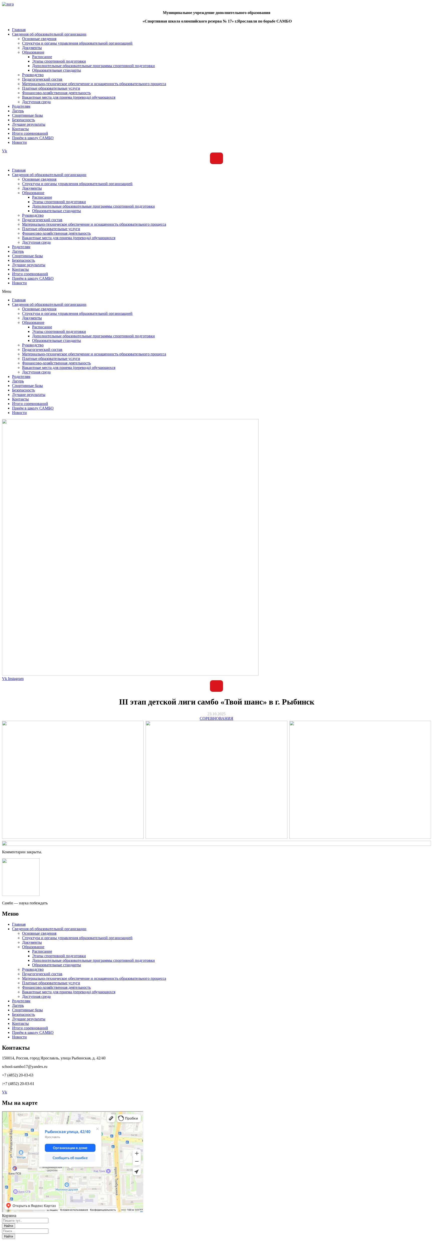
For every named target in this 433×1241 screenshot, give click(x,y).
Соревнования (216, 718)
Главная (19, 170)
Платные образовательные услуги (51, 229)
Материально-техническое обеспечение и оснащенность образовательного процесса (94, 224)
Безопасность (23, 260)
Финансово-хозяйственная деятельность (56, 233)
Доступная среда (36, 242)
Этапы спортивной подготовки (59, 202)
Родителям (21, 247)
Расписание (42, 197)
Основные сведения (39, 179)
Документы (32, 188)
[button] (216, 291)
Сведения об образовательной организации (49, 175)
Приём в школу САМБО (33, 278)
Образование (33, 193)
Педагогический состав (42, 220)
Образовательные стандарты (56, 211)
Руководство (33, 215)
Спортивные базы (27, 256)
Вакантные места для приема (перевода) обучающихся (68, 238)
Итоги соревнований (30, 274)
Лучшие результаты (28, 265)
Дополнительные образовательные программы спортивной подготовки (93, 206)
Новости (19, 283)
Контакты (20, 269)
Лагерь (18, 251)
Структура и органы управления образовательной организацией (77, 184)
